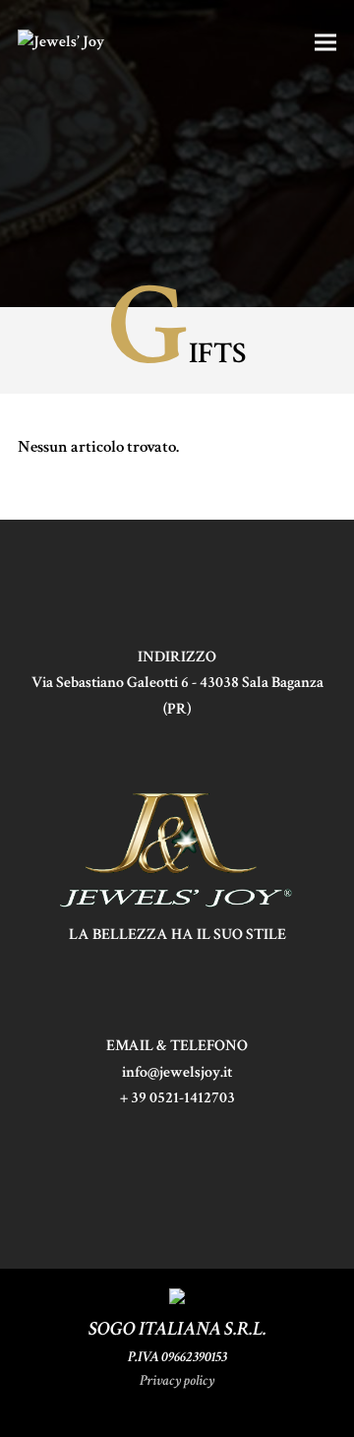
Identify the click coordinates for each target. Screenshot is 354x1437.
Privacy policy (177, 1380)
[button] (325, 42)
